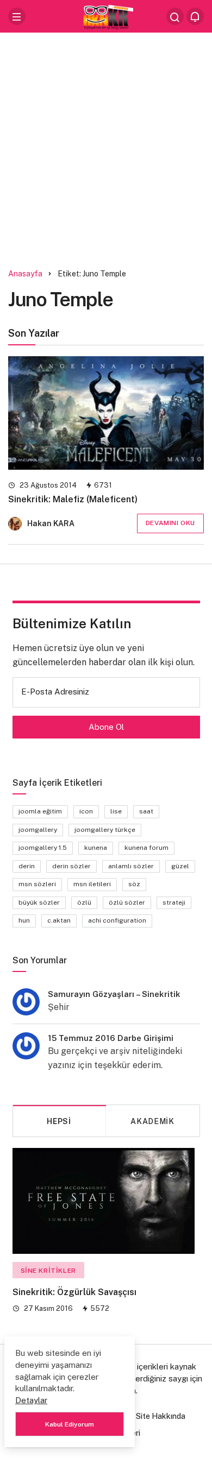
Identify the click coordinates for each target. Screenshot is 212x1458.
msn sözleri (37, 884)
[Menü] (17, 16)
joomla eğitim (40, 811)
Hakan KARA (50, 523)
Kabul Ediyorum (69, 1424)
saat (146, 811)
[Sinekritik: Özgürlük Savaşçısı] (104, 1201)
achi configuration (117, 920)
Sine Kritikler (48, 1270)
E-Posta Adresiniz (55, 691)
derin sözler (71, 866)
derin (26, 866)
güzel (180, 866)
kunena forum (146, 847)
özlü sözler (127, 902)
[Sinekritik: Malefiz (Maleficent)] (106, 413)
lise (116, 811)
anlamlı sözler (131, 866)
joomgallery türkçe (104, 830)
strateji (174, 902)
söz (134, 884)
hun (24, 920)
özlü (84, 902)
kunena (95, 847)
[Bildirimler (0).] (195, 16)
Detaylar (31, 1400)
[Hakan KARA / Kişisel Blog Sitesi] (106, 15)
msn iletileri (92, 884)
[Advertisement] (106, 147)
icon (86, 811)
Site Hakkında (160, 1416)
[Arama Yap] (175, 16)
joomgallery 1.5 (42, 847)
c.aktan (59, 920)
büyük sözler (39, 902)
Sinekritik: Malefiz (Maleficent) (73, 499)
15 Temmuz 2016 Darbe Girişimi (110, 1038)
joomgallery (37, 830)
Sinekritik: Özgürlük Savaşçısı (74, 1292)
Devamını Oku (170, 523)
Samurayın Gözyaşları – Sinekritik (114, 994)
